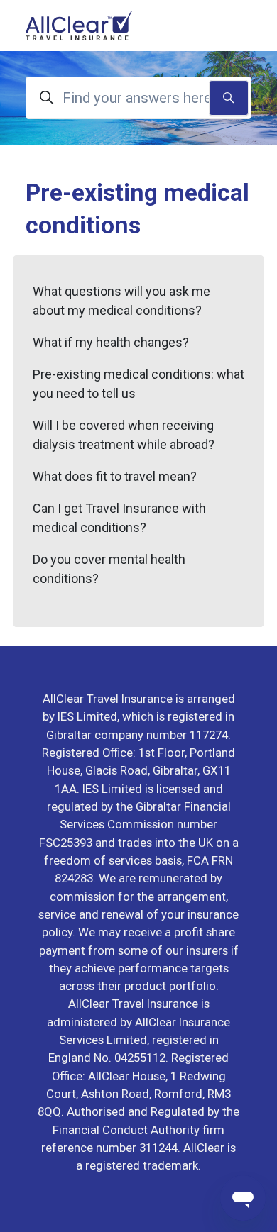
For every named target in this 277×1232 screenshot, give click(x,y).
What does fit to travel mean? (115, 476)
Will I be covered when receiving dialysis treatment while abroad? (123, 435)
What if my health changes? (111, 342)
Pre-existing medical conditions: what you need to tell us (138, 384)
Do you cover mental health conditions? (109, 569)
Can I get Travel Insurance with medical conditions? (119, 518)
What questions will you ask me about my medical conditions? (121, 301)
